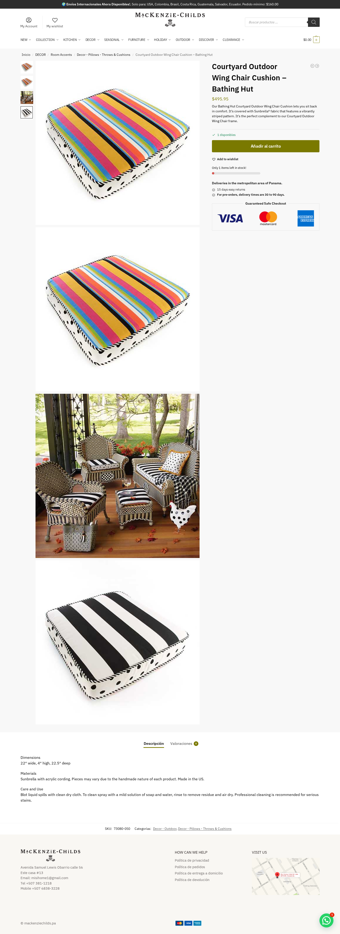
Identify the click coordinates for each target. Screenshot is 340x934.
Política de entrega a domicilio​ (199, 873)
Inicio (26, 55)
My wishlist (55, 26)
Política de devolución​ (192, 879)
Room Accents (61, 55)
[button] (311, 40)
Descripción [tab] (154, 743)
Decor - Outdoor (164, 829)
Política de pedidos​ (190, 867)
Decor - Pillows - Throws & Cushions (103, 55)
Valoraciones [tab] (183, 743)
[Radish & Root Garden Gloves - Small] (317, 66)
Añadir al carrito (266, 146)
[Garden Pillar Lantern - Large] (312, 66)
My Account (28, 26)
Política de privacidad (192, 860)
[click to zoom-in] (118, 143)
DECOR (40, 55)
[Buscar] (314, 22)
